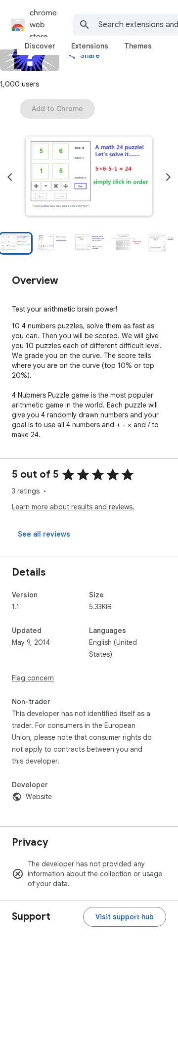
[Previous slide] (10, 177)
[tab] (40, 46)
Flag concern (33, 678)
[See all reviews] (44, 534)
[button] (89, 177)
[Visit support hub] (124, 917)
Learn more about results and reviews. (73, 506)
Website (39, 796)
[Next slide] (168, 177)
